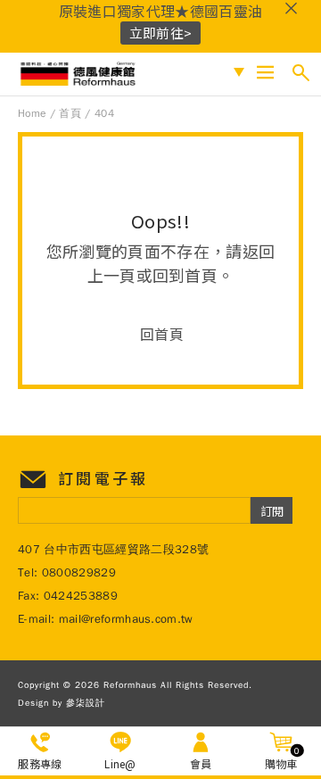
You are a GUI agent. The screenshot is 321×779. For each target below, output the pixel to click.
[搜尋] (301, 73)
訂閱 (272, 510)
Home (31, 113)
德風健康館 (80, 74)
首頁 (70, 113)
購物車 (282, 757)
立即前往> (161, 32)
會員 (201, 763)
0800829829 (79, 572)
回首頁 (162, 333)
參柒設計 (85, 703)
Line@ (120, 763)
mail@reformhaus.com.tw (126, 618)
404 (104, 113)
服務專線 (40, 763)
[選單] (265, 73)
